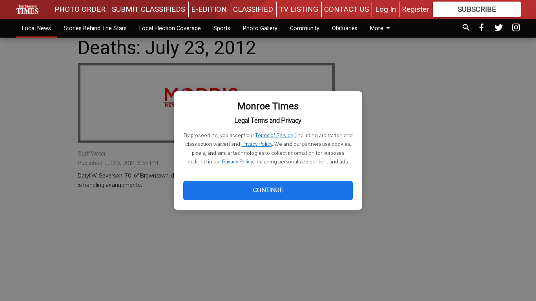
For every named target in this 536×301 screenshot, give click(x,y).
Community (304, 28)
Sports (221, 28)
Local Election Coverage (170, 28)
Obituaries (344, 28)
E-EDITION (209, 9)
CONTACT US (346, 9)
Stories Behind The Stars (95, 28)
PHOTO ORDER (80, 9)
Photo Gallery (260, 28)
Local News (36, 28)
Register (415, 9)
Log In (385, 9)
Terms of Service (274, 135)
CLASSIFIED (253, 9)
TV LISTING (298, 9)
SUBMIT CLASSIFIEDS (148, 9)
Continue (268, 190)
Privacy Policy (256, 144)
